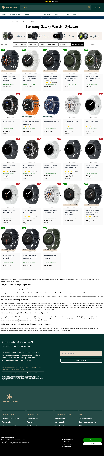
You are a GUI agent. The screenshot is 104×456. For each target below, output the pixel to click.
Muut (56, 14)
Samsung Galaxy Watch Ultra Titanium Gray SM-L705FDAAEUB (31, 122)
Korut (37, 14)
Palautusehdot (60, 422)
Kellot (4, 14)
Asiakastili (30, 422)
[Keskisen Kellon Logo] (9, 7)
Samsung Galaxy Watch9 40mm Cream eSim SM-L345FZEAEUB (29, 78)
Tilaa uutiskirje (81, 360)
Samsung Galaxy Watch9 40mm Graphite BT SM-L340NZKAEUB (9, 256)
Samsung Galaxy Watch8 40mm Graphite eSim (71, 166)
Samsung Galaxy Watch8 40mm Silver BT (92, 122)
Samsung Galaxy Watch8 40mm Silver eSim (50, 166)
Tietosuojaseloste (85, 418)
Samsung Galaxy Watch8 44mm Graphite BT (9, 166)
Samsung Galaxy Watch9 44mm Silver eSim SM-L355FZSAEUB (50, 256)
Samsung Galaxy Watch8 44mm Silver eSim (9, 211)
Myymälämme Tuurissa (10, 418)
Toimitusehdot (60, 418)
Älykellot (27, 14)
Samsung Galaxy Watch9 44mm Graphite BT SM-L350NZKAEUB (92, 212)
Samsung (19, 21)
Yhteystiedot (6, 422)
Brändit (14, 21)
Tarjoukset (65, 14)
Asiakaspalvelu (32, 418)
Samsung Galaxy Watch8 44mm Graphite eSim (92, 166)
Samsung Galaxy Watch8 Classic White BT (71, 122)
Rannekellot (7, 21)
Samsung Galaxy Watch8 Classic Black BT (29, 166)
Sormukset (46, 14)
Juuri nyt (77, 14)
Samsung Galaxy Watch (28, 21)
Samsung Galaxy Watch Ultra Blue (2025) (51, 122)
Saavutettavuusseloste (87, 422)
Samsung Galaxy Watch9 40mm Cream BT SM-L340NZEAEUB (71, 212)
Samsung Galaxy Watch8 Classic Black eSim (9, 122)
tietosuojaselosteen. (18, 369)
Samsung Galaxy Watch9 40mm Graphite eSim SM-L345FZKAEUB (30, 256)
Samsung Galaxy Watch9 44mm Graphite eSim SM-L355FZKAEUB (51, 78)
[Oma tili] (95, 7)
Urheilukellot (15, 14)
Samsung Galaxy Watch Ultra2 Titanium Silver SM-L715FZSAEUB (93, 78)
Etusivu (2, 21)
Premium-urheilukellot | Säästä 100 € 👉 (52, 18)
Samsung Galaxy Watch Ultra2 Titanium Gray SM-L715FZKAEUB (9, 78)
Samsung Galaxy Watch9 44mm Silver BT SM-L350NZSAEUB (71, 78)
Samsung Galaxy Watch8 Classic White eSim (50, 211)
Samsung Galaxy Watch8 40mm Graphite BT (29, 211)
